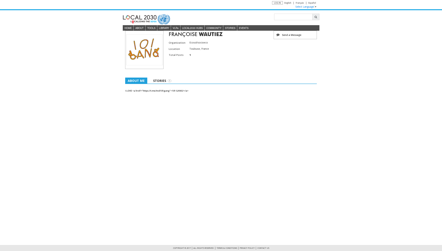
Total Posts (176, 55)
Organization (177, 42)
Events (243, 28)
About (139, 28)
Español (312, 2)
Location (174, 49)
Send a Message (291, 35)
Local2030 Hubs (192, 28)
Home (128, 28)
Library (164, 28)
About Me (136, 81)
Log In (277, 2)
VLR (176, 28)
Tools (151, 28)
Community (213, 28)
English (287, 2)
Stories (230, 28)
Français (300, 2)
